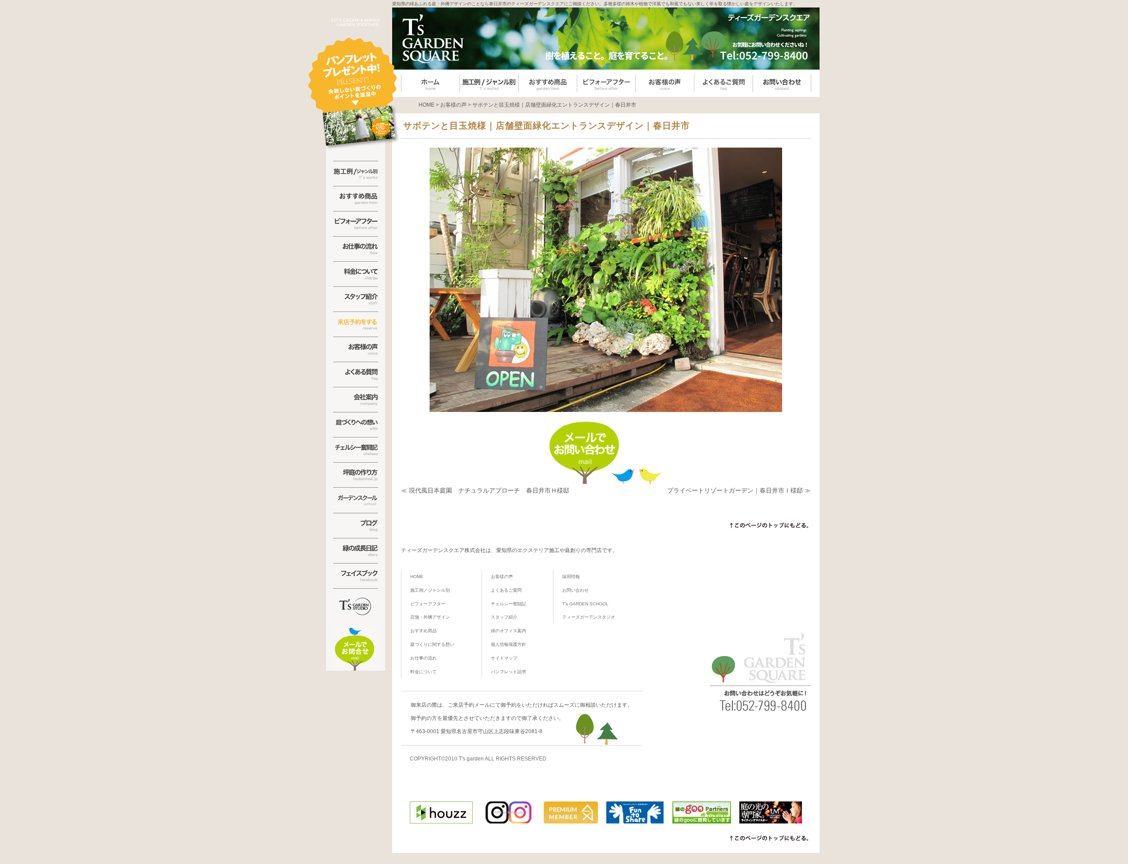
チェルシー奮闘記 (508, 603)
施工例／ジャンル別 (430, 590)
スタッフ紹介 (504, 617)
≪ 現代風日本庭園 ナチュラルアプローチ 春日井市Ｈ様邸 (485, 490)
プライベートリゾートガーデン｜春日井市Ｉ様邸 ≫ (739, 490)
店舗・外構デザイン (430, 617)
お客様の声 (502, 576)
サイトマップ (504, 658)
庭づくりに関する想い (432, 644)
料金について (423, 671)
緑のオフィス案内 (508, 630)
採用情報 (571, 576)
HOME (416, 576)
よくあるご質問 (506, 590)
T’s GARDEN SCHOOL (585, 603)
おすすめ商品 (423, 630)
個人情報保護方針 (508, 644)
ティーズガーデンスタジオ (588, 617)
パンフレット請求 (508, 671)
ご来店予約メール (469, 705)
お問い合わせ (575, 590)
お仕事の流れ (423, 658)
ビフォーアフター (427, 603)
